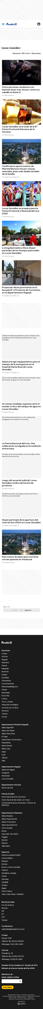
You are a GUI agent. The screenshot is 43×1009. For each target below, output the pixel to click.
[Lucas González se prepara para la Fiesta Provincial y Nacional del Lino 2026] (21, 193)
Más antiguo (36, 53)
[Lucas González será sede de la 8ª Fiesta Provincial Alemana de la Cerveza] (21, 112)
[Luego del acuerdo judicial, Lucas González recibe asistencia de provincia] (21, 465)
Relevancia (16, 53)
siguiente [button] (28, 610)
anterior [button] (15, 610)
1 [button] (21, 610)
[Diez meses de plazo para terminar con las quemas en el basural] (21, 542)
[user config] (39, 24)
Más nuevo (26, 53)
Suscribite (7, 987)
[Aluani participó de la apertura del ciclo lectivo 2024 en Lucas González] (21, 505)
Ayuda (33, 999)
